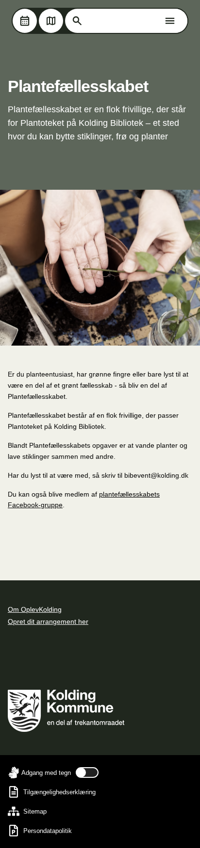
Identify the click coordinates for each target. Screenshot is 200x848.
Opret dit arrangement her (48, 621)
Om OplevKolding (35, 609)
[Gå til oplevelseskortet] (51, 21)
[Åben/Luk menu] (169, 21)
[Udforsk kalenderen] (25, 21)
